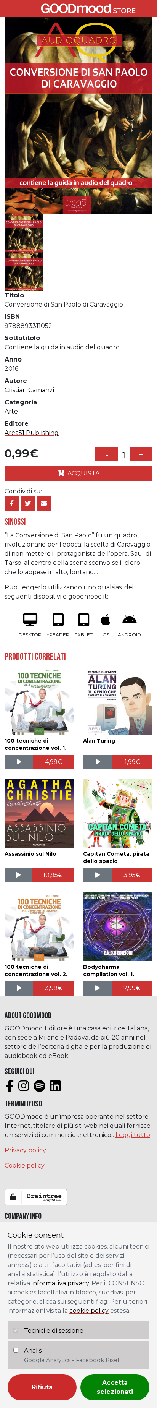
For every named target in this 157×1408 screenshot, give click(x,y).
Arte (11, 411)
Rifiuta (42, 1387)
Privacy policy (25, 1150)
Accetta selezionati (115, 1387)
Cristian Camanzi (29, 390)
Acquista (83, 473)
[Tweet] (28, 503)
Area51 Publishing (32, 432)
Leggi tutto (132, 1135)
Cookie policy (25, 1165)
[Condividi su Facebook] (12, 503)
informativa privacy (60, 1283)
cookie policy (89, 1310)
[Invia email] (44, 503)
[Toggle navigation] (15, 8)
